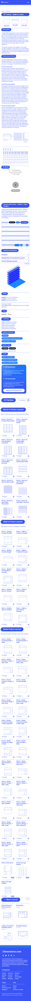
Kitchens (12, 348)
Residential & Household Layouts (12, 338)
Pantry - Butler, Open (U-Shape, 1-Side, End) (22, 803)
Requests (4, 989)
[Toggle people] (24, 245)
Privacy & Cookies (18, 989)
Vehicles (17, 973)
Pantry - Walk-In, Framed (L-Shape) (21, 532)
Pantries (8, 11)
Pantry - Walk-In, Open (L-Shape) (7, 590)
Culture (17, 978)
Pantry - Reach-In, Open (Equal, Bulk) (22, 460)
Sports (16, 975)
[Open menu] (28, 2)
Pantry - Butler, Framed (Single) (21, 680)
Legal (14, 987)
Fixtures (10, 975)
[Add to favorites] (25, 264)
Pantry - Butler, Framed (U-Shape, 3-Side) (7, 742)
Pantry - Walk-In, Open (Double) (21, 569)
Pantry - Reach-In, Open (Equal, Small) (8, 481)
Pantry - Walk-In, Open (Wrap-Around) (21, 609)
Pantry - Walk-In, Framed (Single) (7, 551)
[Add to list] (27, 264)
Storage (5, 348)
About (14, 986)
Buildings (10, 978)
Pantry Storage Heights (8, 105)
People (4, 973)
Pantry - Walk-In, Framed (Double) (7, 532)
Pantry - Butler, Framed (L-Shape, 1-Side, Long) (22, 661)
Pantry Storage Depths (8, 84)
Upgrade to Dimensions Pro (14, 390)
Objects (4, 978)
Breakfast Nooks (21, 926)
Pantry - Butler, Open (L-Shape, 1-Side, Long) (7, 783)
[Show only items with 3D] (28, 400)
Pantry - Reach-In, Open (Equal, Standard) (22, 482)
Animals (4, 975)
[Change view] (27, 245)
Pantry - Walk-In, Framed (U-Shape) (22, 551)
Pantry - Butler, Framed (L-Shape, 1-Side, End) (8, 661)
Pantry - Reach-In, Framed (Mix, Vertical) (7, 461)
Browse (4, 986)
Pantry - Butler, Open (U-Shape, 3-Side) (22, 844)
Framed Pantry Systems (9, 328)
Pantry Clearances (7, 66)
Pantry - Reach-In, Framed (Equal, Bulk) (8, 420)
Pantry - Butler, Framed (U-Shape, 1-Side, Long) (22, 701)
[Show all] (21, 245)
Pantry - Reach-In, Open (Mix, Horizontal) (7, 502)
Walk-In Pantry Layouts (8, 323)
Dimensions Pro (6, 987)
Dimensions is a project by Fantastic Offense (12, 993)
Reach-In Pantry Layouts (9, 322)
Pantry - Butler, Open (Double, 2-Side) (7, 762)
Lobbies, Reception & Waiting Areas (7, 926)
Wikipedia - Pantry (6, 314)
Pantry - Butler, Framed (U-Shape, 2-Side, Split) (22, 722)
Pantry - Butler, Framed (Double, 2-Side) (22, 640)
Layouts (3, 11)
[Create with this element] (28, 264)
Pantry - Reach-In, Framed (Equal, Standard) (7, 441)
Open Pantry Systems (8, 327)
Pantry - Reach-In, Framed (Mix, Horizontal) (22, 441)
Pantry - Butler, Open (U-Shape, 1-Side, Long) (7, 823)
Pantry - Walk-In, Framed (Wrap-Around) (7, 570)
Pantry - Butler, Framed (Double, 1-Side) (7, 640)
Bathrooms (19, 905)
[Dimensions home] (4, 2)
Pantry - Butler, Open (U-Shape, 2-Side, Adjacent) (22, 823)
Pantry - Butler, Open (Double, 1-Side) (21, 742)
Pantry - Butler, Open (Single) (6, 802)
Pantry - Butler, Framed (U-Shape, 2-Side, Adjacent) (7, 722)
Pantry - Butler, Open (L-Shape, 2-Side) (22, 783)
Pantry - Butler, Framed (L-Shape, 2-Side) (8, 681)
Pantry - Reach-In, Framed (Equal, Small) (22, 421)
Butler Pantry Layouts (8, 325)
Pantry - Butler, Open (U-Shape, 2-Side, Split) (7, 844)
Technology (18, 976)
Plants (3, 976)
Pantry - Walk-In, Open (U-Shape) (7, 608)
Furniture (10, 973)
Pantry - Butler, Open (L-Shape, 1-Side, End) (21, 762)
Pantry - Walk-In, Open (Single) (21, 590)
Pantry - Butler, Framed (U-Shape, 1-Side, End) (8, 701)
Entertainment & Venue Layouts (7, 906)
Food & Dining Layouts (9, 341)
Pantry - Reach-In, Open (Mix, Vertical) (22, 501)
